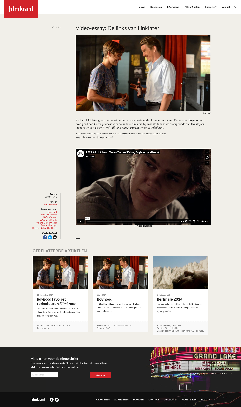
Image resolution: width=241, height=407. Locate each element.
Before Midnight (49, 225)
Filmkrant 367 (103, 328)
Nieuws (141, 6)
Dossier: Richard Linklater (44, 228)
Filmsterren (189, 399)
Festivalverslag (164, 325)
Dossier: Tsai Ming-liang (168, 331)
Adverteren (121, 399)
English (205, 399)
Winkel (226, 6)
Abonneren (103, 399)
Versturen (100, 375)
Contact (154, 399)
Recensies (156, 6)
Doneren (138, 399)
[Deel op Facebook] (45, 237)
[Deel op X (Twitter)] (50, 237)
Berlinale (177, 325)
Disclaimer (170, 399)
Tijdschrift (210, 6)
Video (56, 27)
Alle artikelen (192, 6)
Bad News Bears (49, 214)
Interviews (173, 6)
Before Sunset (50, 217)
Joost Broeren (50, 204)
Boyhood (52, 212)
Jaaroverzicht (43, 328)
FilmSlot (200, 331)
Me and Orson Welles (46, 222)
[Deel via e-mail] (55, 237)
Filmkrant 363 (187, 331)
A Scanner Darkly (48, 220)
